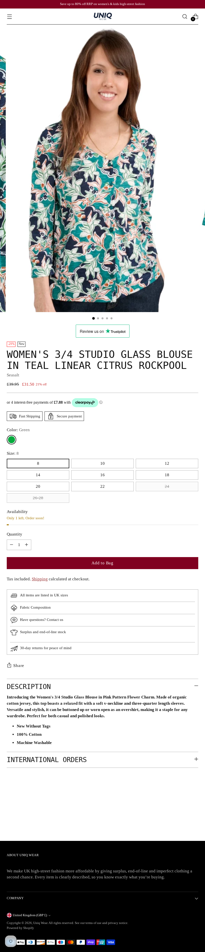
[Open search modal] (185, 16)
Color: (18, 429)
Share (18, 665)
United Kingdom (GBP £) (30, 915)
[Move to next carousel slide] (194, 797)
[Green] (11, 439)
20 (38, 486)
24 (167, 486)
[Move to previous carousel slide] (182, 798)
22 (102, 486)
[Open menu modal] (9, 16)
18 (167, 474)
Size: (13, 453)
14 (38, 474)
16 (102, 474)
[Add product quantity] (26, 545)
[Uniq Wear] (102, 17)
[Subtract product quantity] (11, 545)
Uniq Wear (40, 923)
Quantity (14, 534)
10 (102, 463)
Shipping (40, 579)
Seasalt (13, 375)
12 (167, 463)
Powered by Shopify (20, 928)
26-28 (38, 498)
